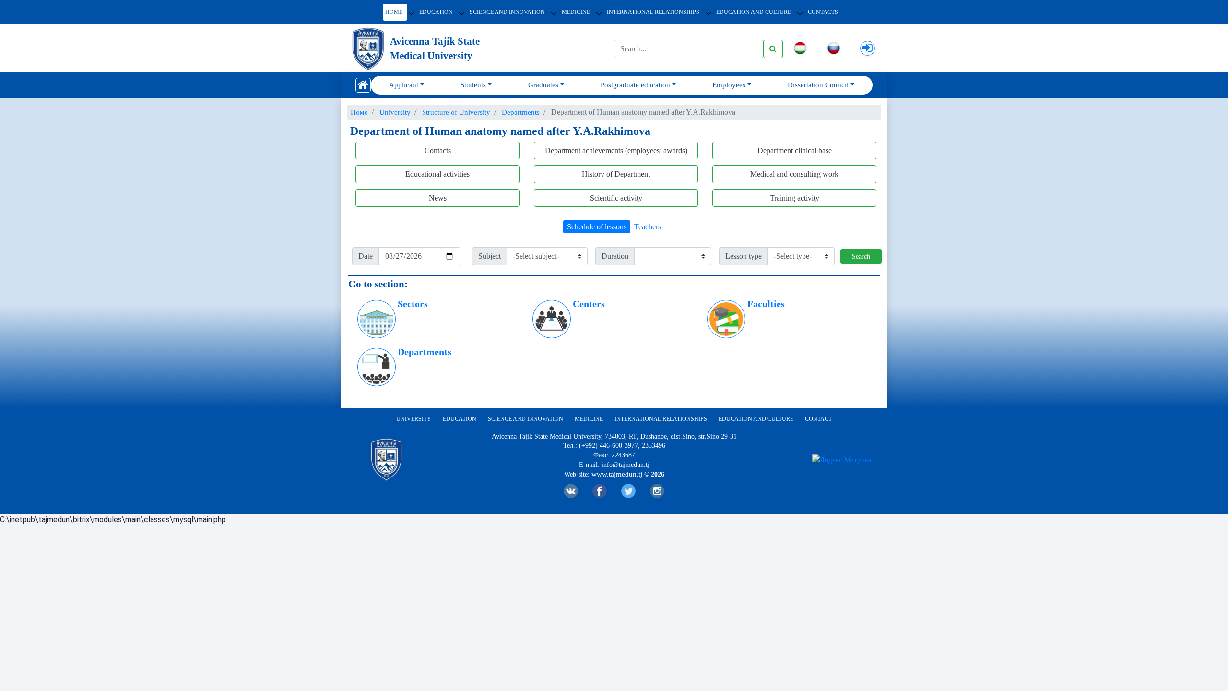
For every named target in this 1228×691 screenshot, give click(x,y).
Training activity (794, 198)
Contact (818, 419)
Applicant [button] (403, 85)
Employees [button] (728, 85)
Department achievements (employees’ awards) (616, 150)
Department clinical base (794, 150)
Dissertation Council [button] (818, 85)
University (413, 419)
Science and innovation (507, 12)
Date (365, 256)
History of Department (616, 174)
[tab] (596, 226)
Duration (615, 256)
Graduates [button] (543, 85)
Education (436, 12)
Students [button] (473, 85)
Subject (489, 256)
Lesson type (743, 256)
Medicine (576, 12)
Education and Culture (753, 12)
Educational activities (437, 174)
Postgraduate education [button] (635, 85)
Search (861, 256)
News (438, 198)
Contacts (823, 12)
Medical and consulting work (794, 174)
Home (393, 12)
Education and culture (756, 419)
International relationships (653, 12)
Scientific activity (616, 198)
